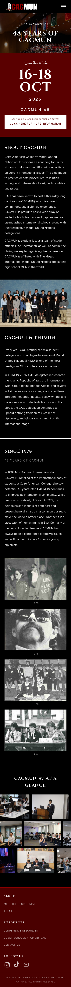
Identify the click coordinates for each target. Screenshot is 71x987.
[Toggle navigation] (63, 6)
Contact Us (12, 945)
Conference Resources (21, 930)
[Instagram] (7, 964)
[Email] (26, 964)
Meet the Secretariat (19, 904)
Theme (8, 911)
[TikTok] (16, 964)
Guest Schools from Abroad (25, 938)
